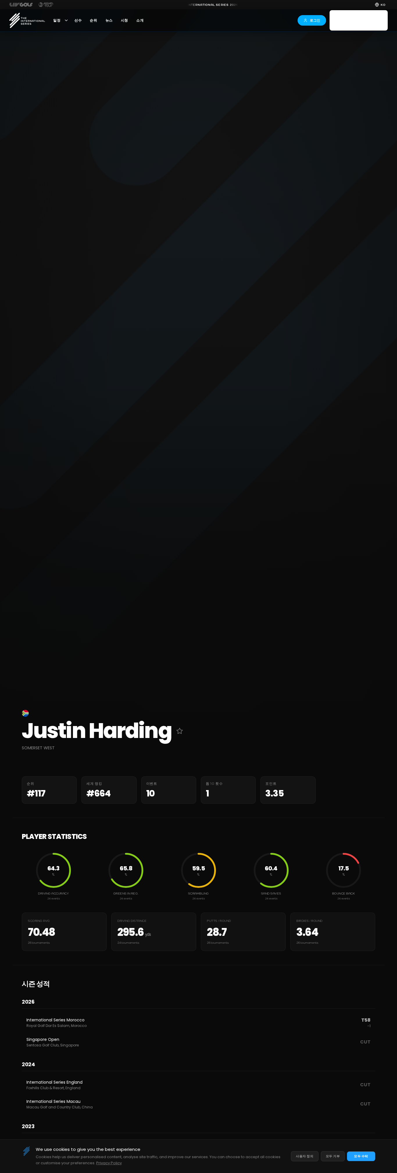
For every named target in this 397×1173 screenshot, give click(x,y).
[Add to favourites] (179, 730)
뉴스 (109, 20)
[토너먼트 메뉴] (66, 20)
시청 (124, 20)
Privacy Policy (109, 1163)
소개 (140, 20)
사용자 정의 (304, 1156)
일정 (56, 20)
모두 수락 (361, 1156)
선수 (78, 20)
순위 (93, 20)
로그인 (315, 20)
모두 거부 (333, 1156)
